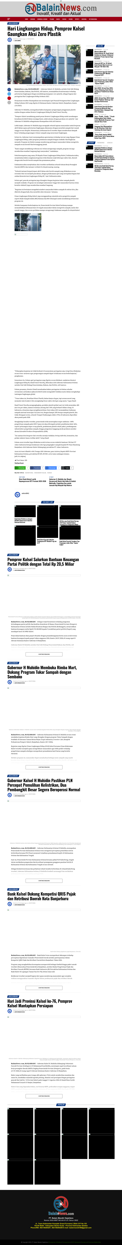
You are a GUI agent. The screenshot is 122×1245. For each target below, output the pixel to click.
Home (26, 19)
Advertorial (29, 472)
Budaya (71, 19)
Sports (77, 19)
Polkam (52, 19)
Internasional (93, 19)
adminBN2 (18, 40)
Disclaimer (84, 1242)
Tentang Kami (67, 1242)
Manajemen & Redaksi (55, 1242)
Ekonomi (32, 19)
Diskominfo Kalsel (40, 472)
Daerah (64, 19)
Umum (50, 472)
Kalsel (58, 19)
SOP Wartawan (76, 1242)
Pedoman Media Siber (94, 1242)
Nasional (84, 19)
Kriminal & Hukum (42, 19)
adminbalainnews (20, 570)
